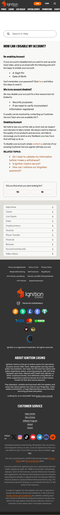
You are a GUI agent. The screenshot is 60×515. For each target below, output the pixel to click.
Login (47, 3)
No (42, 192)
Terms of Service (32, 461)
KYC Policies (21, 281)
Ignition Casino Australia (44, 396)
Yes (17, 192)
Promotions (47, 9)
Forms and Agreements (17, 267)
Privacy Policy (46, 267)
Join (37, 3)
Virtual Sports (34, 9)
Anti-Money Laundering (15, 276)
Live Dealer (20, 9)
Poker (3, 9)
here (41, 81)
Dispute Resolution (36, 281)
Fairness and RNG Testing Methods (40, 276)
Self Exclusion (33, 272)
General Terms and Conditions (18, 496)
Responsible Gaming (17, 272)
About (30, 424)
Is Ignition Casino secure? (26, 163)
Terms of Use (33, 267)
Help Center (30, 414)
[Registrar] (30, 338)
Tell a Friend (30, 417)
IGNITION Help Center (30, 21)
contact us (38, 144)
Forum (30, 428)
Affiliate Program (30, 421)
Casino (11, 9)
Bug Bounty (46, 272)
